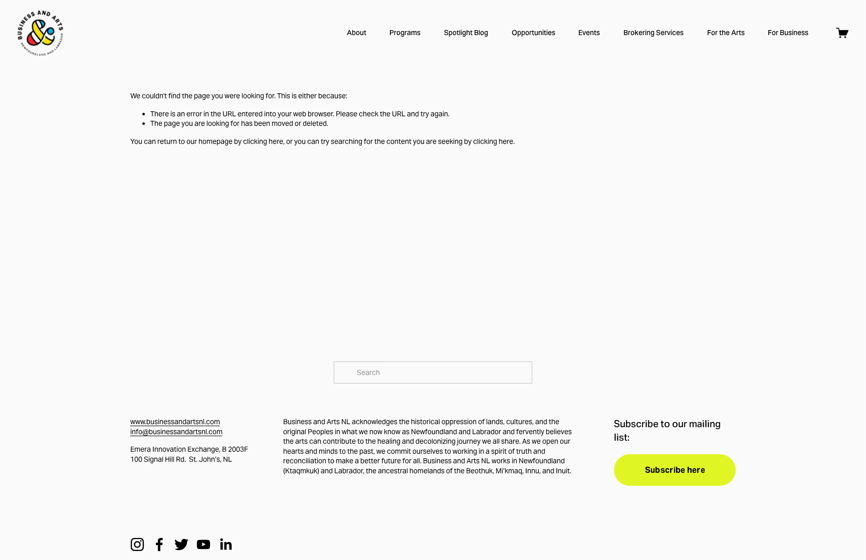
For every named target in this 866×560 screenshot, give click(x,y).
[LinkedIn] (226, 544)
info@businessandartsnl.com (176, 431)
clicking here (263, 141)
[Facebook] (159, 544)
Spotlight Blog (466, 32)
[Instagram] (137, 544)
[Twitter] (181, 544)
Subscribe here (675, 470)
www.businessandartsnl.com (175, 421)
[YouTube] (203, 544)
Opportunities (533, 32)
